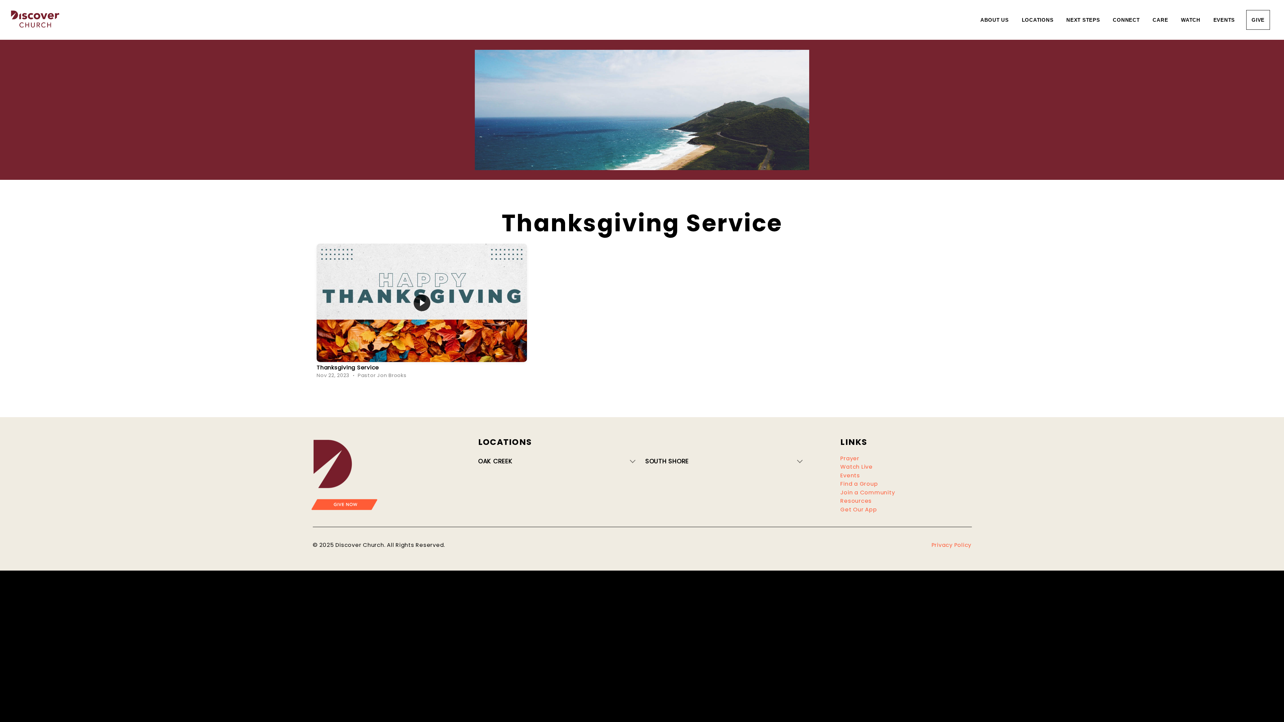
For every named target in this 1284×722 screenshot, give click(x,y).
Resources (856, 501)
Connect (1127, 20)
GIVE (1258, 20)
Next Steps (1083, 20)
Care (1161, 20)
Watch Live (856, 467)
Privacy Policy (952, 545)
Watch (1191, 20)
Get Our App (858, 509)
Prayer (849, 458)
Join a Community (867, 492)
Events (1224, 20)
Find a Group (859, 484)
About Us (995, 20)
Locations (1038, 20)
